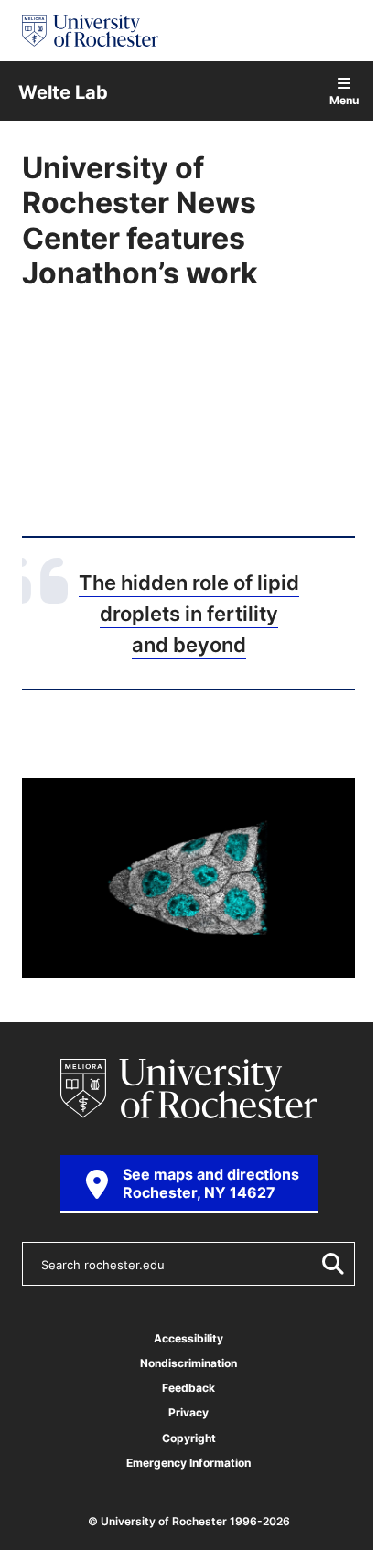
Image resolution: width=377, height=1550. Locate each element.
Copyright (189, 1438)
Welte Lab (63, 91)
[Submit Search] (329, 1264)
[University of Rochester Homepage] (90, 30)
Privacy (188, 1412)
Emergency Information (188, 1462)
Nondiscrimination (188, 1363)
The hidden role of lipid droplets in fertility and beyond (189, 612)
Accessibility (188, 1338)
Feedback (188, 1387)
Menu (344, 99)
